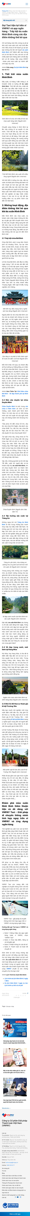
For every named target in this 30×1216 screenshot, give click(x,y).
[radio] (16, 995)
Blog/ (11, 11)
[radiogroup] (21, 995)
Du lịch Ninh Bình (20, 67)
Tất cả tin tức (5, 1108)
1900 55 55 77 (11, 1165)
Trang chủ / (5, 11)
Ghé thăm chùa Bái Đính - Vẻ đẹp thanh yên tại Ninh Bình (15, 393)
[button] (15, 20)
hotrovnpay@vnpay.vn (12, 1162)
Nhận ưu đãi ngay (15, 1214)
